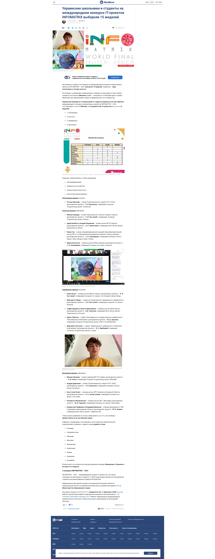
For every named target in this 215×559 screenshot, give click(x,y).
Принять (150, 553)
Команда (92, 519)
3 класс (89, 533)
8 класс (130, 533)
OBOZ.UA (56, 528)
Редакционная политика (74, 508)
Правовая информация (115, 519)
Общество (101, 528)
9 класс (138, 533)
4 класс (97, 533)
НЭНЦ (118, 486)
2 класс (81, 533)
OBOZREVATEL (82, 492)
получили (116, 106)
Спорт (92, 528)
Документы (93, 522)
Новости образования (129, 528)
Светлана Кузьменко (72, 20)
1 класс (73, 533)
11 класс (155, 533)
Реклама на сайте (75, 522)
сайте (104, 98)
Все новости (114, 528)
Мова (147, 2)
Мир (84, 528)
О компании (74, 519)
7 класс (122, 533)
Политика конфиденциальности (136, 519)
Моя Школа (82, 20)
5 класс (106, 533)
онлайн (76, 106)
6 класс (114, 533)
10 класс (146, 533)
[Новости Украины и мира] (101, 509)
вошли (119, 492)
